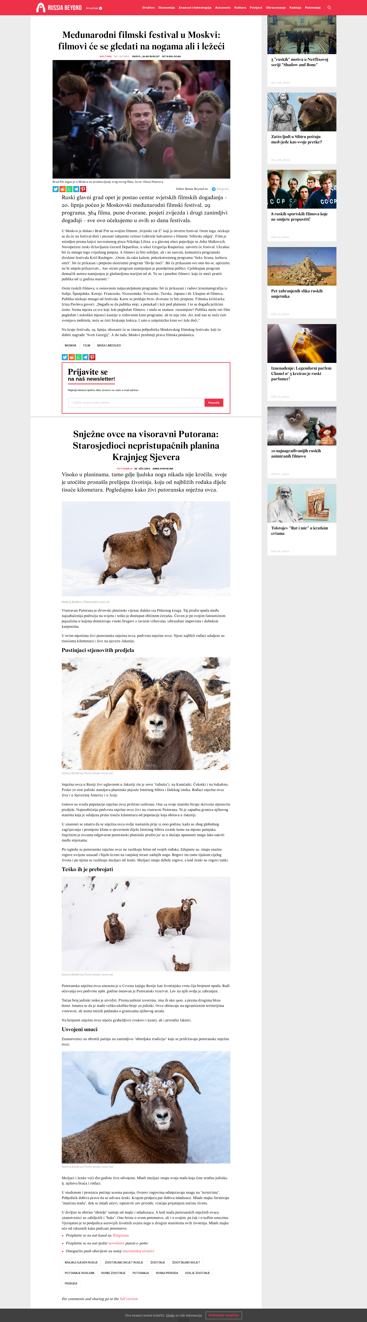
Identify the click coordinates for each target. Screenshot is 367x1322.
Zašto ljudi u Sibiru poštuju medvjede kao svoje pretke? (296, 140)
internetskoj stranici (138, 1251)
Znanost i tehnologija (195, 7)
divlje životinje (197, 1273)
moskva (70, 345)
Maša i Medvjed (109, 345)
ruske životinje (113, 1273)
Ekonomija (166, 7)
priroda (71, 1283)
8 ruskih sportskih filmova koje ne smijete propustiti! (299, 217)
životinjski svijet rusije (124, 1262)
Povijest (256, 7)
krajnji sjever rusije (81, 1262)
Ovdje (170, 1315)
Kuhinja (295, 7)
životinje (157, 1262)
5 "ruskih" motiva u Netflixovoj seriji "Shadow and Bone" (299, 62)
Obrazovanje (276, 7)
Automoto (223, 7)
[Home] (40, 7)
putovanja (141, 1273)
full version (129, 1299)
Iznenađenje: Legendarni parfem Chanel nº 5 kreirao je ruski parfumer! (301, 373)
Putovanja (313, 7)
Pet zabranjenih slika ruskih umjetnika (297, 294)
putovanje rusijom (79, 1273)
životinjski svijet (186, 1262)
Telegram (222, 189)
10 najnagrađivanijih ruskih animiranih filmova (296, 454)
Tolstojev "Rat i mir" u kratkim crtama (299, 531)
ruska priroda (167, 1273)
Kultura (240, 7)
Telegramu (120, 1235)
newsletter (116, 1243)
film (86, 345)
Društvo (148, 7)
